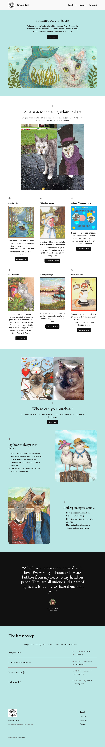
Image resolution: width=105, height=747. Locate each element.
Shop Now (52, 422)
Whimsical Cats (83, 330)
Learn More (52, 37)
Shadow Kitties (21, 259)
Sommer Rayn (23, 5)
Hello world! (14, 682)
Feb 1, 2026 (76, 651)
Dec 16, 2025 (77, 681)
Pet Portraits (21, 338)
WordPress (22, 737)
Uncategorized (79, 654)
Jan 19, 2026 (76, 671)
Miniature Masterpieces (19, 662)
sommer (88, 651)
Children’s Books (83, 248)
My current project (17, 672)
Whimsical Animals (52, 260)
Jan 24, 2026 (76, 661)
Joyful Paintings (52, 326)
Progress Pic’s (14, 652)
